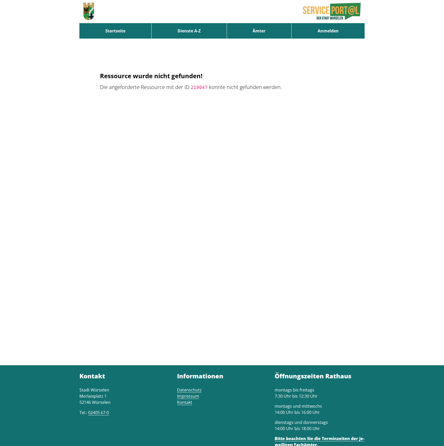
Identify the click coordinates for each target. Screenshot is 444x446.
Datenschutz (189, 390)
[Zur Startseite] (88, 12)
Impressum (188, 396)
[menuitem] (115, 31)
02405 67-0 (98, 412)
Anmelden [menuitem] (328, 31)
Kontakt (184, 402)
